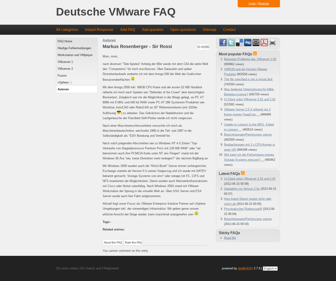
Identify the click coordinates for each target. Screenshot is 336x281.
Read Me (230, 238)
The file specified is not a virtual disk (248, 79)
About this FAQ (113, 242)
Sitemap (209, 30)
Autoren (63, 89)
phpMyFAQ (245, 268)
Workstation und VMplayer (75, 55)
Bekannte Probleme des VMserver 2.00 (250, 59)
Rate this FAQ (133, 242)
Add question (152, 30)
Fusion (62, 75)
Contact (229, 30)
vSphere (63, 82)
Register (263, 3)
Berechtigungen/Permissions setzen (248, 134)
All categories (67, 30)
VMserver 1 (65, 62)
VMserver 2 (65, 68)
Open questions (183, 30)
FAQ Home (65, 41)
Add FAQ (127, 30)
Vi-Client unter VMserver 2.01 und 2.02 (249, 99)
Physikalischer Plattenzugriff (243, 209)
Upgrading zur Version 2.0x (242, 188)
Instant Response (99, 30)
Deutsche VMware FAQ (116, 12)
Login (252, 3)
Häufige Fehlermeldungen (74, 48)
